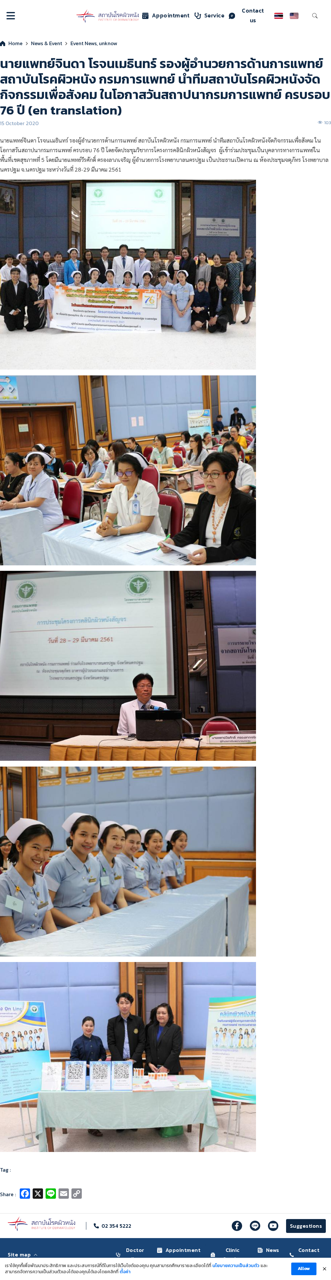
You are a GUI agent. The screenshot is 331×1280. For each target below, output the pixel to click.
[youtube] (273, 1226)
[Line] (50, 1194)
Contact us (253, 15)
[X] (37, 1194)
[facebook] (237, 1226)
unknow (108, 43)
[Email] (63, 1194)
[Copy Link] (76, 1194)
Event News (83, 43)
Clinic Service (232, 1254)
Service (214, 15)
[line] (255, 1226)
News (272, 1250)
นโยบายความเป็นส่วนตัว (235, 1266)
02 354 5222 (116, 1226)
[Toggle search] (315, 15)
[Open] (10, 16)
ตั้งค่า (125, 1272)
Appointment (171, 15)
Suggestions (306, 1226)
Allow (304, 1268)
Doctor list (135, 1254)
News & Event (46, 43)
